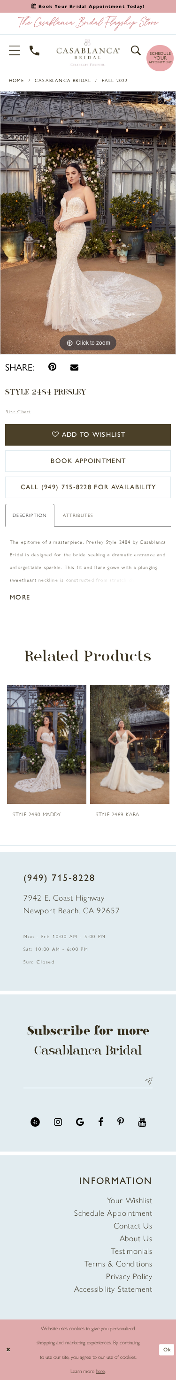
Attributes (78, 515)
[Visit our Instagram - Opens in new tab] (58, 1122)
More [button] (20, 597)
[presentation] (46, 744)
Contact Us (133, 1225)
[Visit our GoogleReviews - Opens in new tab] (80, 1122)
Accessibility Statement (113, 1289)
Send (147, 1081)
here (100, 1371)
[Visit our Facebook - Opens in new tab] (100, 1122)
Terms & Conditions (118, 1263)
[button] (15, 50)
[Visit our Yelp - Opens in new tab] (35, 1122)
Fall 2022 (115, 80)
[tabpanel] (88, 222)
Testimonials (132, 1251)
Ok (167, 1349)
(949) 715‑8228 (59, 877)
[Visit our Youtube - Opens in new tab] (142, 1122)
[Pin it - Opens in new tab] (52, 367)
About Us (136, 1238)
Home (16, 80)
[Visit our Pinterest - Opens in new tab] (120, 1122)
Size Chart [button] (18, 412)
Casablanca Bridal (63, 80)
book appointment (88, 461)
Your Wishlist (130, 1200)
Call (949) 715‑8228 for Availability (88, 487)
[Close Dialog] (8, 1349)
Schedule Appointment (113, 1213)
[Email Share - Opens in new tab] (74, 367)
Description (30, 515)
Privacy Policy (129, 1276)
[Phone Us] (35, 50)
